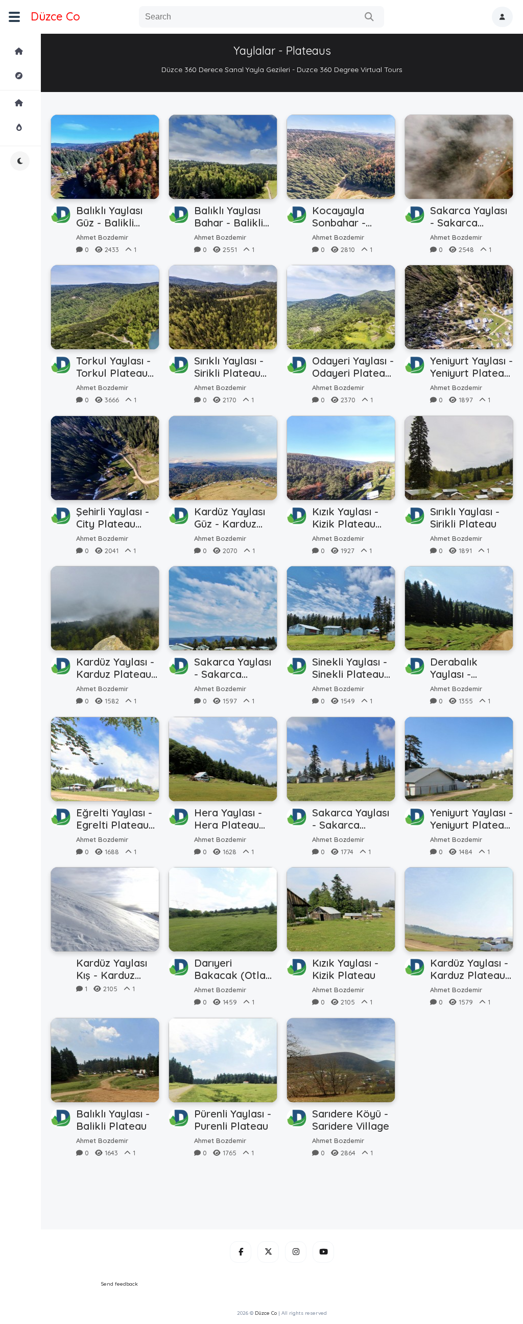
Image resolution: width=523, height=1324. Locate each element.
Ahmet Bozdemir (102, 237)
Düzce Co (55, 16)
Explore (46, 75)
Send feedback (119, 1284)
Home (46, 51)
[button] (502, 17)
